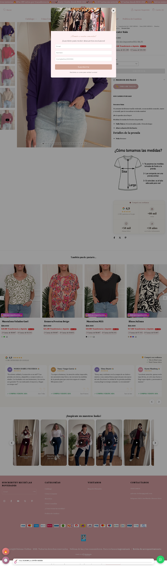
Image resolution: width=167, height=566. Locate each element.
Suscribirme (83, 67)
